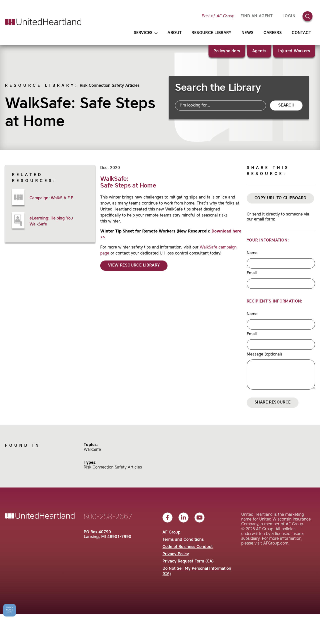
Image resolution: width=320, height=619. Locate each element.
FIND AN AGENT (256, 16)
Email (252, 273)
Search (286, 106)
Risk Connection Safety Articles (110, 86)
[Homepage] (43, 21)
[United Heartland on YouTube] (199, 517)
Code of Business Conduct (187, 547)
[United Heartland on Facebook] (167, 517)
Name (252, 253)
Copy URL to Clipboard (280, 198)
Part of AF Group (218, 16)
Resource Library (211, 33)
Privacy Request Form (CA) (188, 562)
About (175, 33)
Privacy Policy (175, 554)
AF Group (171, 532)
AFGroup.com (275, 544)
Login (289, 16)
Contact (301, 33)
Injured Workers (294, 51)
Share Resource (272, 402)
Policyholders (227, 51)
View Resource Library (134, 266)
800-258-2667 (108, 517)
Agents (259, 51)
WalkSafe (92, 450)
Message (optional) (264, 354)
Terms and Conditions (183, 540)
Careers (273, 33)
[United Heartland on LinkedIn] (183, 517)
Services (143, 33)
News (248, 33)
